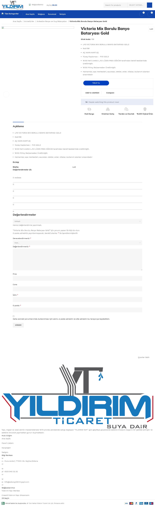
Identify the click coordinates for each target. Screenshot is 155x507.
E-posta (17, 305)
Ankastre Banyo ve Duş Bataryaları (52, 21)
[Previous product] (136, 21)
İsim (15, 295)
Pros (15, 274)
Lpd (151, 29)
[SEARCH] (149, 5)
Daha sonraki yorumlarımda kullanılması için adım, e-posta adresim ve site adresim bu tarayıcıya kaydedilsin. (61, 319)
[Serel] (113, 357)
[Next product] (141, 21)
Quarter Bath (143, 357)
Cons (15, 284)
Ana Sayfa (17, 21)
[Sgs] (88, 357)
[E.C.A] (12, 357)
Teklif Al (96, 83)
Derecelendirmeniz (22, 238)
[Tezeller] (63, 357)
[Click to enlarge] (6, 94)
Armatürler (29, 21)
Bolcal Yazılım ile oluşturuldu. (16, 503)
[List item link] (77, 438)
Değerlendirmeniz (21, 246)
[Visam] (38, 357)
